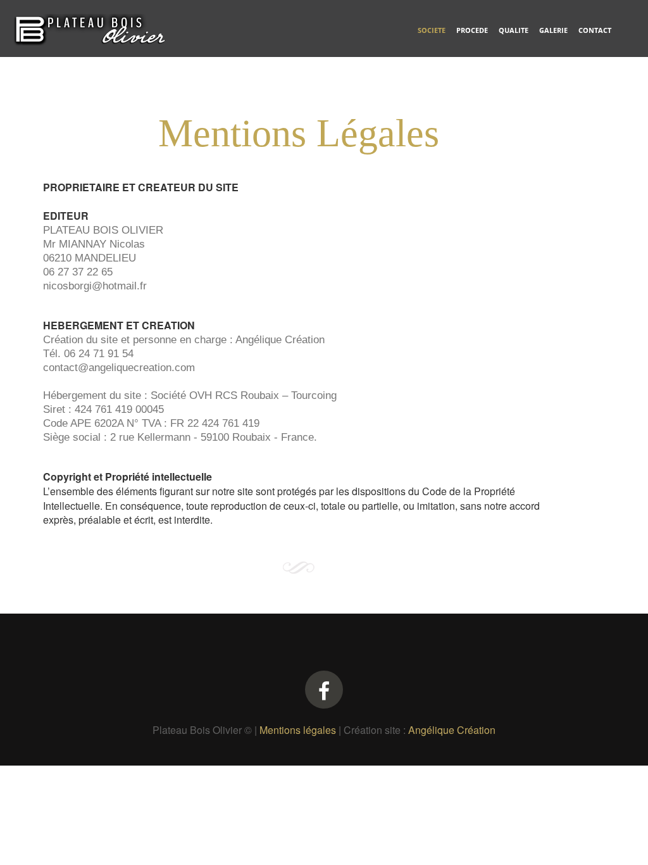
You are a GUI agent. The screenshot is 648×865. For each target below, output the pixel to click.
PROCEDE (472, 30)
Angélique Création (451, 730)
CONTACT (594, 30)
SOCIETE (432, 30)
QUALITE (513, 30)
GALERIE (553, 30)
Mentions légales (297, 730)
